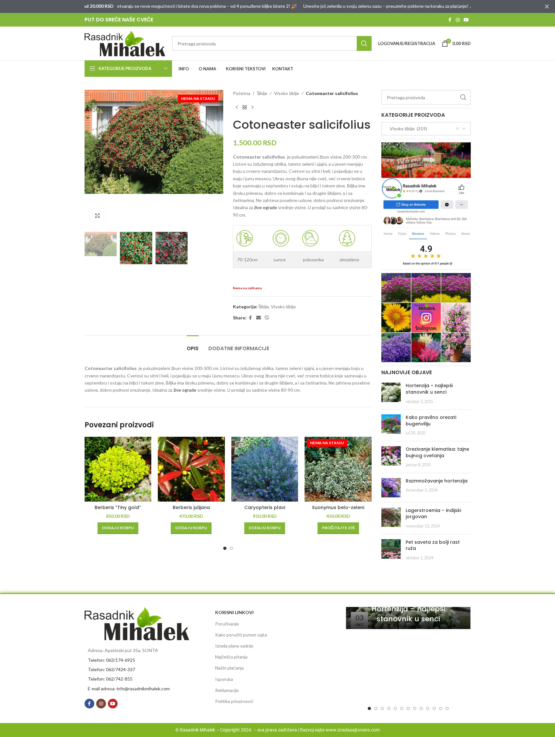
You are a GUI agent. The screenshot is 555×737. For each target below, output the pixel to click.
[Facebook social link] (450, 20)
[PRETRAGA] (364, 43)
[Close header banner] (547, 6)
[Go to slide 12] (440, 708)
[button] (118, 528)
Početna (241, 93)
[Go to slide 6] (401, 708)
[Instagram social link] (458, 20)
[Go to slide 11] (434, 708)
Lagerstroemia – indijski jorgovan (433, 513)
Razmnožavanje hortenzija (437, 481)
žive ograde (265, 207)
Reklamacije (227, 690)
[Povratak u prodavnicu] (245, 107)
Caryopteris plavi (264, 507)
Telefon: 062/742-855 (110, 679)
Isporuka (224, 679)
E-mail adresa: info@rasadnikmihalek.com (129, 688)
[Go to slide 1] (224, 548)
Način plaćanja (229, 668)
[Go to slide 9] (421, 708)
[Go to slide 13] (447, 708)
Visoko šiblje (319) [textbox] (407, 128)
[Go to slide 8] (414, 708)
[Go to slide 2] (231, 548)
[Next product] (252, 107)
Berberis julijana (191, 507)
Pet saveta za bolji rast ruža (433, 545)
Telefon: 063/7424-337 (111, 669)
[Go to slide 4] (388, 708)
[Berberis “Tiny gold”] (118, 469)
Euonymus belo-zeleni (338, 507)
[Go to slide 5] (395, 708)
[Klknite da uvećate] (97, 216)
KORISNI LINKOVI (234, 612)
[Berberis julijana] (191, 469)
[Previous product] (237, 107)
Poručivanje (227, 623)
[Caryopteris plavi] (264, 469)
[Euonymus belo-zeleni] (338, 469)
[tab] (193, 345)
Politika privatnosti (234, 701)
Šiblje (262, 93)
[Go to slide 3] (382, 708)
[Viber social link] (267, 318)
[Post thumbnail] (391, 393)
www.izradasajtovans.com (353, 729)
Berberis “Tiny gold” (118, 507)
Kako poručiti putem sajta (241, 634)
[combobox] (426, 129)
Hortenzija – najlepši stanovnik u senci (429, 388)
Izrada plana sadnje (234, 645)
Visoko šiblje (286, 93)
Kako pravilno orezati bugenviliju (431, 420)
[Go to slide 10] (427, 708)
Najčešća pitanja (231, 657)
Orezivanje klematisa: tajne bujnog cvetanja (437, 452)
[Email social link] (258, 318)
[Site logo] (125, 43)
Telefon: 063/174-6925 (111, 660)
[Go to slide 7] (408, 708)
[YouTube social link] (466, 20)
